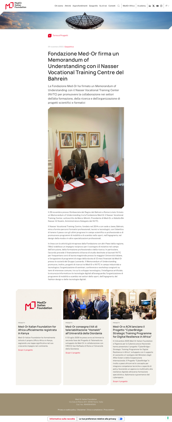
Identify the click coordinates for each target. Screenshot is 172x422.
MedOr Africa (129, 6)
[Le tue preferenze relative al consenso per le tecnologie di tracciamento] (168, 418)
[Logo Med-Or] (15, 6)
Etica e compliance (94, 410)
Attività (68, 6)
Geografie (93, 6)
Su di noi (103, 6)
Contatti (111, 6)
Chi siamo (59, 6)
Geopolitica (69, 47)
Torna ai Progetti (60, 35)
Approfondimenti (80, 6)
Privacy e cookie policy (67, 410)
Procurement (109, 410)
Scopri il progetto (25, 350)
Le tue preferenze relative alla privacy (97, 419)
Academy (141, 6)
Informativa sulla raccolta (62, 419)
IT (166, 6)
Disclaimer (81, 410)
